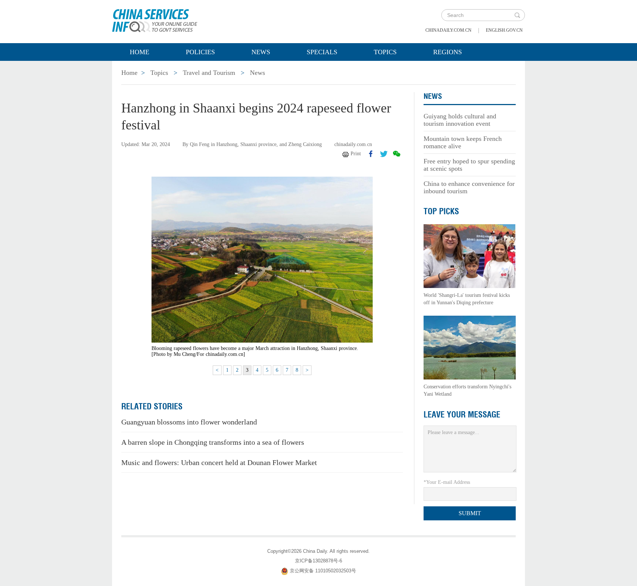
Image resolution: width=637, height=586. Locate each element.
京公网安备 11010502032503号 (323, 570)
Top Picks (441, 211)
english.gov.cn (504, 30)
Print (356, 153)
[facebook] (371, 153)
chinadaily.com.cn (448, 30)
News (260, 52)
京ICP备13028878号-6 (318, 561)
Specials (322, 52)
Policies (200, 52)
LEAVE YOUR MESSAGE (462, 414)
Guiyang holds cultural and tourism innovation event (460, 119)
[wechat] (396, 153)
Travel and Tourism (209, 72)
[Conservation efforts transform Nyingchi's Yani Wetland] (470, 347)
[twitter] (383, 153)
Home (139, 52)
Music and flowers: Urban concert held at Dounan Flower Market (219, 462)
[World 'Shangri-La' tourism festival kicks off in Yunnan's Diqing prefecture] (470, 256)
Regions (447, 52)
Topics (385, 52)
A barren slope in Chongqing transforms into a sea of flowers (212, 442)
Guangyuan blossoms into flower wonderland (189, 422)
